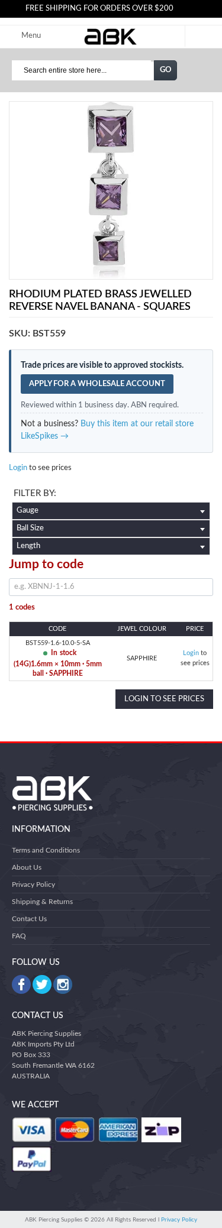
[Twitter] (42, 984)
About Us (26, 867)
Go (166, 70)
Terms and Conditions (46, 850)
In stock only (111, 494)
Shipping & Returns (42, 901)
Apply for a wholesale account (97, 384)
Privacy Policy (33, 884)
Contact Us (29, 918)
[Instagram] (62, 984)
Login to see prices (164, 699)
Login (18, 468)
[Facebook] (21, 984)
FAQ (19, 935)
